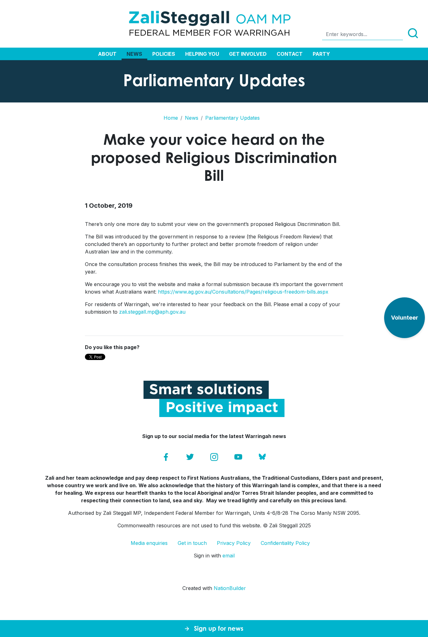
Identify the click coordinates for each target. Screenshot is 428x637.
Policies (163, 54)
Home (171, 118)
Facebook (166, 457)
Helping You (202, 54)
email (228, 555)
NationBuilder (230, 588)
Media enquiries (149, 543)
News (134, 54)
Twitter (190, 457)
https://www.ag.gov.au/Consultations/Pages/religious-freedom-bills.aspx (243, 292)
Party (321, 54)
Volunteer (404, 317)
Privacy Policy (234, 543)
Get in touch (192, 543)
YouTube (238, 457)
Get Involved (248, 54)
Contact (290, 54)
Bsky (262, 457)
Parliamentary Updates (232, 118)
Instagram (214, 457)
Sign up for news (218, 628)
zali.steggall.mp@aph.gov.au (152, 312)
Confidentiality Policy (285, 543)
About (107, 54)
